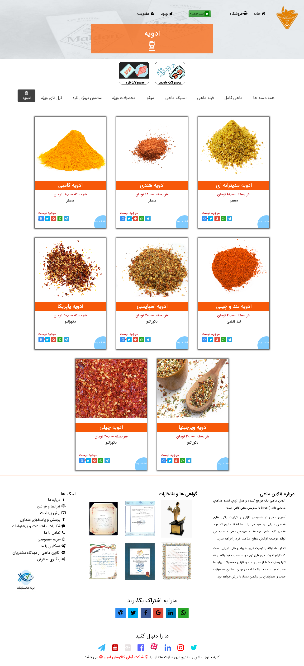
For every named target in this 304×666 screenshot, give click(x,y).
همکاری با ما (51, 546)
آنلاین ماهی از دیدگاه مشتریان (37, 553)
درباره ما (54, 500)
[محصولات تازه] (134, 73)
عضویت (143, 14)
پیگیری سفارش (49, 559)
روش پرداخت (50, 513)
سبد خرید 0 (197, 13)
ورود (164, 14)
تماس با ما (52, 533)
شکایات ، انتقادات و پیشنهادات (36, 526)
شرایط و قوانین (49, 506)
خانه (257, 14)
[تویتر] (193, 649)
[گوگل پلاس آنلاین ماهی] (127, 649)
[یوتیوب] (114, 649)
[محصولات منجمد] (170, 73)
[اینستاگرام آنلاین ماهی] (180, 649)
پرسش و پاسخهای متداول (40, 520)
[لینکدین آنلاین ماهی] (167, 649)
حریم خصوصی (49, 539)
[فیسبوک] (140, 649)
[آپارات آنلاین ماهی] (154, 646)
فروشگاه (236, 14)
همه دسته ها (264, 98)
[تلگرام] (101, 649)
